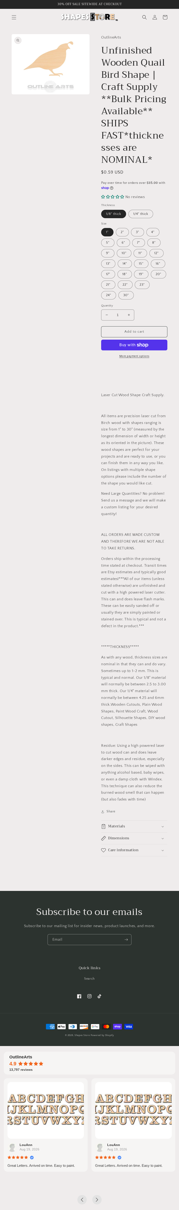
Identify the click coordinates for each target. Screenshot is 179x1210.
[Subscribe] (126, 939)
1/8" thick (113, 214)
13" (108, 264)
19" (141, 274)
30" (126, 295)
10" (124, 253)
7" (138, 243)
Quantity (107, 305)
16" (158, 264)
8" (154, 243)
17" (108, 274)
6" (123, 243)
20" (158, 274)
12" (156, 253)
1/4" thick (140, 214)
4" (153, 232)
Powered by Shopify (102, 1035)
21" (108, 285)
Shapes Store (82, 1035)
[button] (14, 17)
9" (108, 253)
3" (137, 232)
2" (122, 232)
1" (107, 232)
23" (142, 285)
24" (108, 295)
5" (108, 243)
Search (89, 979)
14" (125, 264)
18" (124, 274)
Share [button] (111, 811)
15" (141, 264)
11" (140, 253)
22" (125, 285)
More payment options (134, 356)
